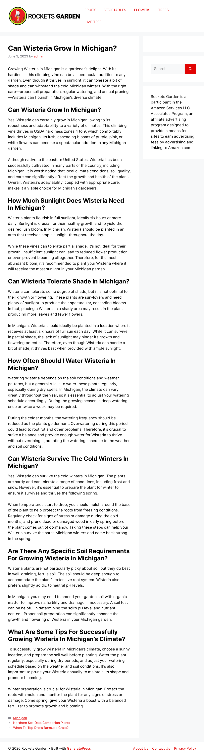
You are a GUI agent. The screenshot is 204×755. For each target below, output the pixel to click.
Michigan (20, 718)
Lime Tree (93, 22)
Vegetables (115, 10)
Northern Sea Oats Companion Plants (41, 723)
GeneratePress (79, 748)
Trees (163, 10)
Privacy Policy (185, 748)
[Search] (190, 69)
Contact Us (161, 748)
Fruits (90, 10)
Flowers (142, 10)
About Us (140, 748)
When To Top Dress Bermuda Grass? (41, 728)
